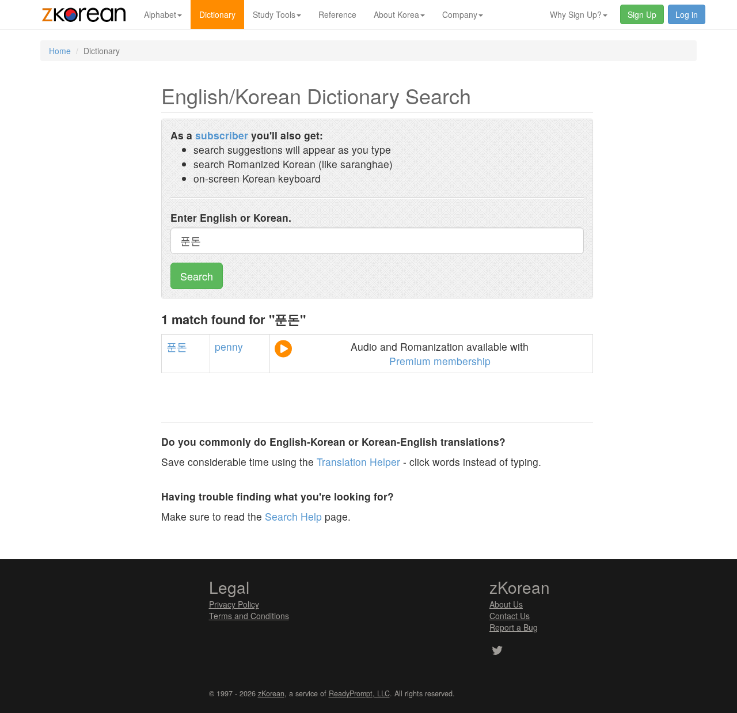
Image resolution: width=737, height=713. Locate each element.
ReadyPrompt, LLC (359, 693)
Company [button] (459, 14)
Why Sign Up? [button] (576, 14)
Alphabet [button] (160, 14)
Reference (337, 14)
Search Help (293, 516)
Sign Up (642, 14)
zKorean (271, 693)
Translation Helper (358, 461)
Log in (686, 14)
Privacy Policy (234, 604)
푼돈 (176, 346)
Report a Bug (513, 627)
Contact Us (509, 615)
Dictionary (217, 14)
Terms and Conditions (249, 615)
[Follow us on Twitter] (497, 651)
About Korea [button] (396, 14)
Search (196, 275)
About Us (506, 604)
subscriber (221, 135)
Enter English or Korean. (230, 217)
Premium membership (440, 361)
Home (60, 50)
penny (229, 346)
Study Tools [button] (274, 14)
